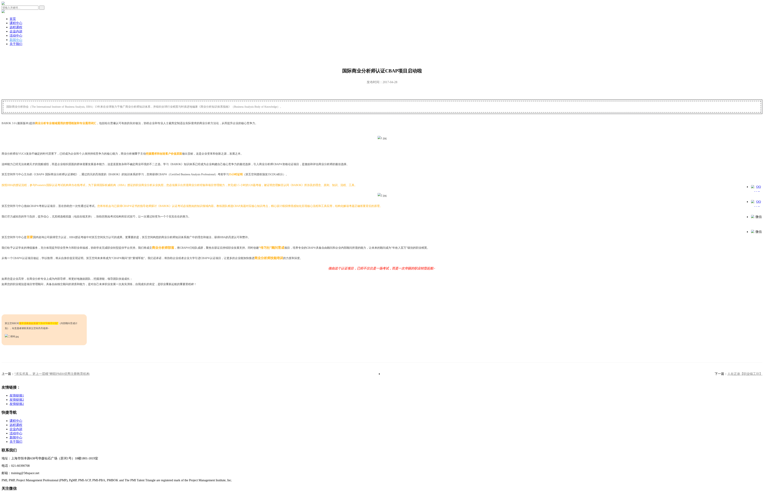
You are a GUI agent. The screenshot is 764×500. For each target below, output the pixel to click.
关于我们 (16, 44)
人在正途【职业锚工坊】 (744, 373)
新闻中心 (16, 39)
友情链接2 (17, 399)
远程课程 (16, 27)
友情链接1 (17, 395)
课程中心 (16, 23)
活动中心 (16, 35)
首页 (13, 18)
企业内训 (16, 31)
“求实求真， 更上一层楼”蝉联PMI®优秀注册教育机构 (52, 373)
